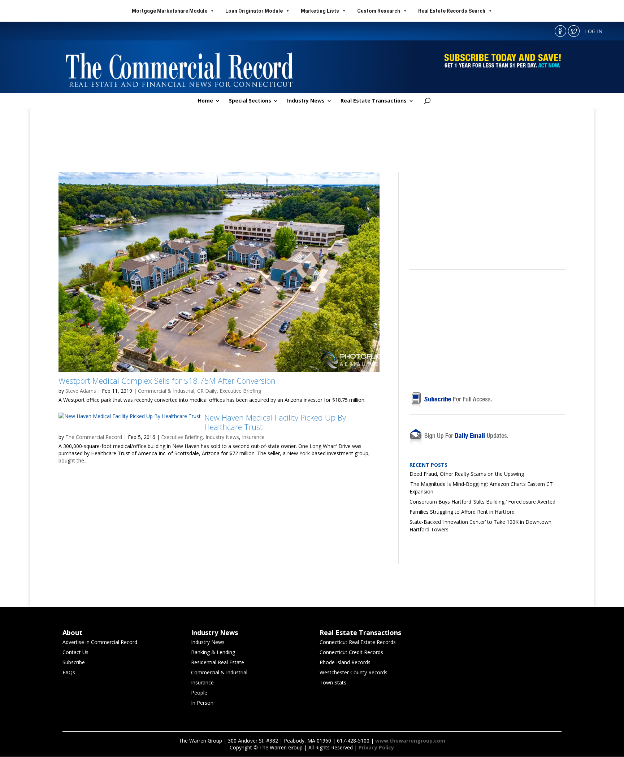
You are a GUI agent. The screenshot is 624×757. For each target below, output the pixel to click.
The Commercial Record (93, 437)
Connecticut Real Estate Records (358, 642)
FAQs (68, 672)
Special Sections (250, 101)
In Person (202, 702)
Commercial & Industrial (166, 390)
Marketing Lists (320, 11)
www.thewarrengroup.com (410, 740)
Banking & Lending (213, 652)
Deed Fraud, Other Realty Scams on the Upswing (467, 473)
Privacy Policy (376, 747)
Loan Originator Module (254, 11)
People (199, 692)
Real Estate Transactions (374, 101)
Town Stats (333, 682)
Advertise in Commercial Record (99, 642)
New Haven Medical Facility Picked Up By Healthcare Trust (275, 422)
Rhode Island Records (345, 662)
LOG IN (593, 31)
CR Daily (207, 390)
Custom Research (378, 11)
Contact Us (75, 652)
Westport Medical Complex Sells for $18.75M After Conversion (167, 380)
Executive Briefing (240, 390)
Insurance (253, 437)
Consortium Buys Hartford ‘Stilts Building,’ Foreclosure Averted (482, 501)
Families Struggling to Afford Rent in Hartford (462, 511)
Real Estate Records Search (451, 11)
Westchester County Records (353, 672)
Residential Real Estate (217, 662)
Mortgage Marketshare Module (169, 11)
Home (205, 101)
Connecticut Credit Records (351, 652)
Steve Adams (80, 390)
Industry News (306, 101)
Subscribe (73, 662)
